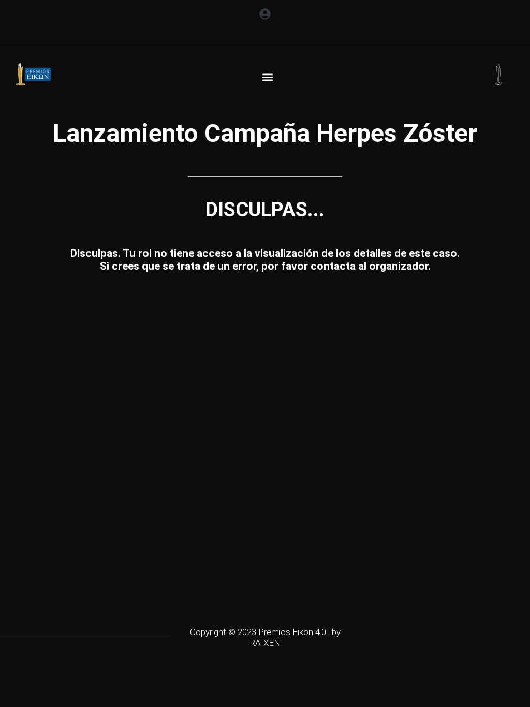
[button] (265, 13)
